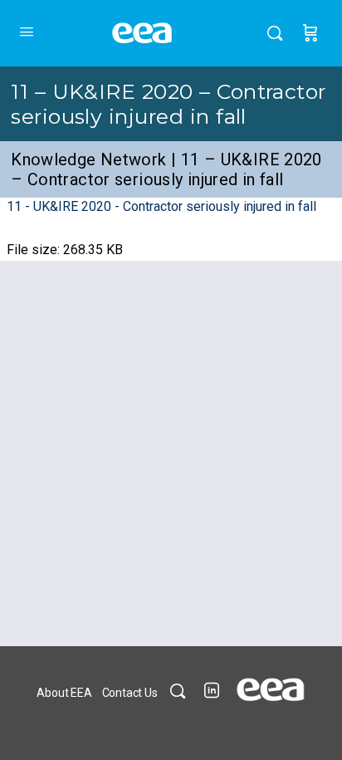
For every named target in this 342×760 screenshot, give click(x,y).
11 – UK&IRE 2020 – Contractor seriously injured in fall (168, 104)
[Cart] (310, 33)
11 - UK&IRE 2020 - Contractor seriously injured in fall (161, 206)
